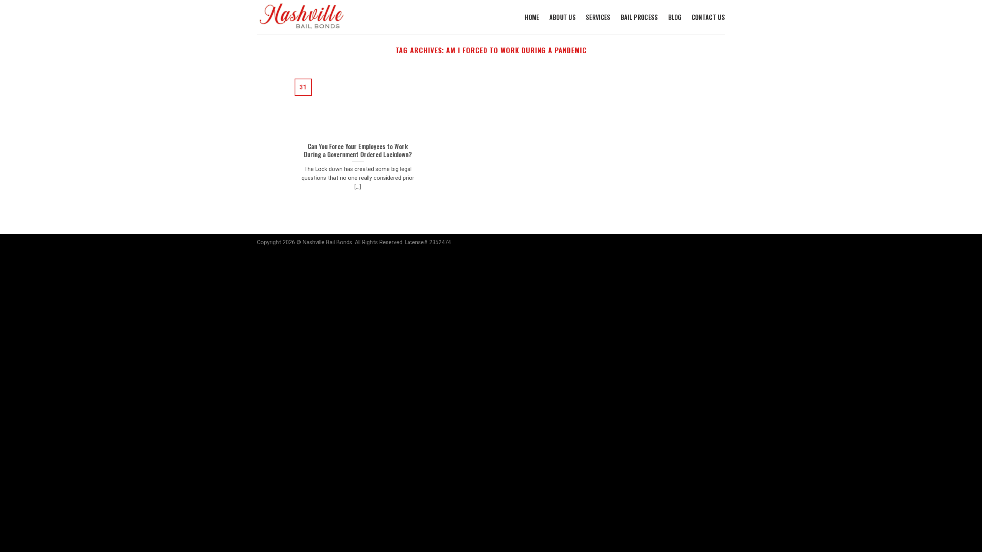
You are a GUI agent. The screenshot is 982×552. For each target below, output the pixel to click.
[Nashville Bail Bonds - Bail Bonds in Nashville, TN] (309, 17)
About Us (562, 17)
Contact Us (708, 17)
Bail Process (639, 17)
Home (532, 17)
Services (598, 17)
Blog (675, 17)
